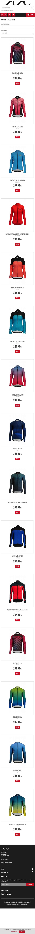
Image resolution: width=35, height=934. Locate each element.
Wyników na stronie (5, 24)
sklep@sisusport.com (7, 862)
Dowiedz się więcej (14, 931)
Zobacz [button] (17, 83)
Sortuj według (4, 30)
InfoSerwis (9, 904)
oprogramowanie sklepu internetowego (20, 904)
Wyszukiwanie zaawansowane (7, 10)
